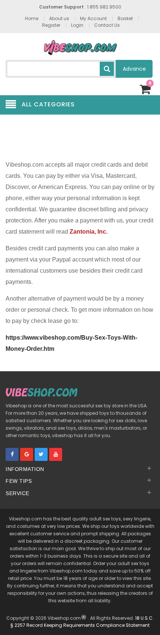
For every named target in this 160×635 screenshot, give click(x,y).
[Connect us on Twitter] (41, 454)
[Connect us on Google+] (26, 454)
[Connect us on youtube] (55, 454)
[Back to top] (149, 618)
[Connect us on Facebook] (12, 454)
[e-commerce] (80, 47)
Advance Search (134, 71)
